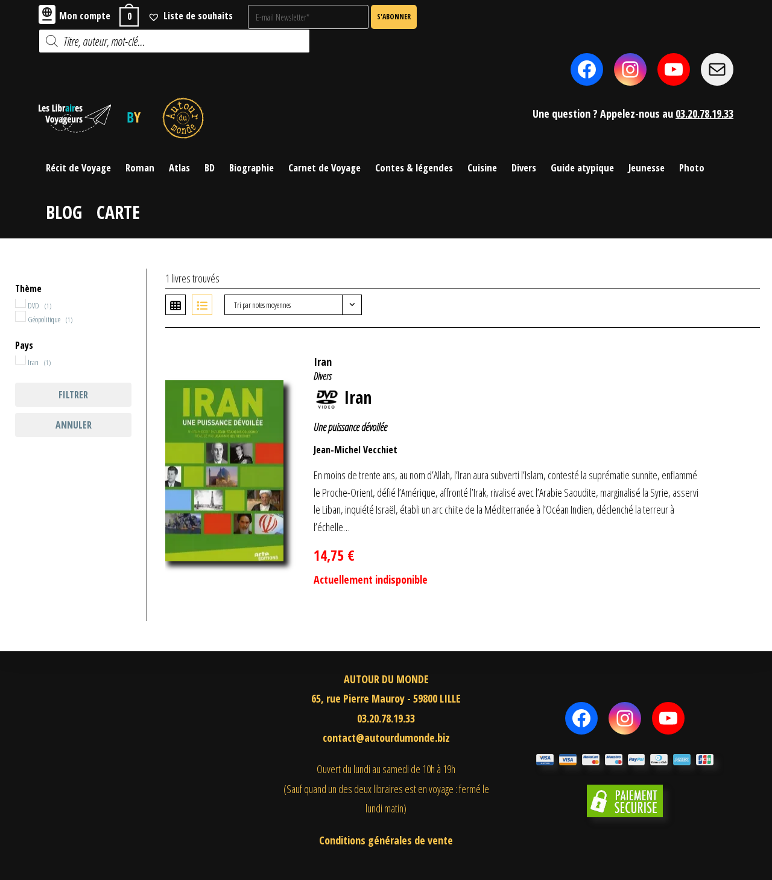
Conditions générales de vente (386, 840)
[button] (731, 355)
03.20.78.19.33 (704, 113)
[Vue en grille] (175, 305)
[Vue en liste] (202, 305)
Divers (323, 376)
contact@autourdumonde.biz (386, 737)
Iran (323, 361)
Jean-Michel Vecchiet (355, 449)
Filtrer (73, 394)
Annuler (73, 425)
